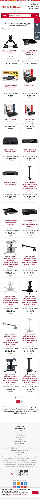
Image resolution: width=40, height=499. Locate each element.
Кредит (20, 445)
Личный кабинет (20, 452)
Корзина (20, 454)
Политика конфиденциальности (20, 450)
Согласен (35, 493)
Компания (20, 426)
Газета (20, 439)
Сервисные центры (20, 443)
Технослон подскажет (20, 441)
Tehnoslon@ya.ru (20, 435)
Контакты (20, 432)
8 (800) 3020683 (34, 8)
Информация (20, 428)
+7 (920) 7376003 (33, 6)
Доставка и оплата (20, 437)
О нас (20, 430)
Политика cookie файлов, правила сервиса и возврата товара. (20, 448)
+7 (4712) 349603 (33, 4)
